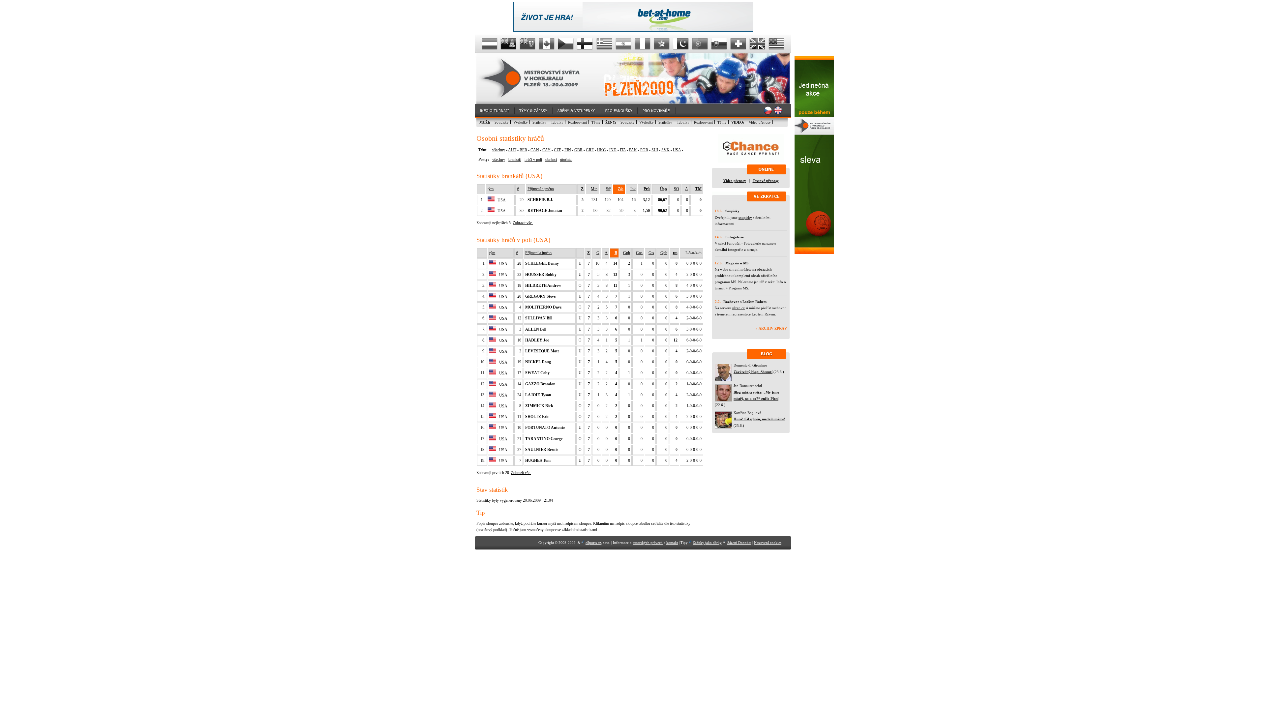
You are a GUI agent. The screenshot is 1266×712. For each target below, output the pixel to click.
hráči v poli (533, 159)
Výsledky (520, 122)
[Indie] (623, 44)
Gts (651, 253)
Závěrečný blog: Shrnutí (753, 372)
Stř (608, 189)
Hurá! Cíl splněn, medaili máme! (759, 419)
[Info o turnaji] (495, 111)
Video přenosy (760, 122)
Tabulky (557, 122)
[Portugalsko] (700, 44)
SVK (665, 150)
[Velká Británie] (757, 44)
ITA (623, 150)
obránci (551, 159)
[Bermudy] (528, 44)
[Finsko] (585, 44)
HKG (601, 150)
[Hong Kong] (662, 44)
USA (677, 150)
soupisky (745, 218)
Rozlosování (577, 122)
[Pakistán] (681, 44)
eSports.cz (593, 543)
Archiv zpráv (773, 328)
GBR (578, 150)
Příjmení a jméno (541, 189)
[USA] (776, 44)
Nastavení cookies (767, 543)
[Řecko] (604, 44)
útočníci (566, 159)
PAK (633, 150)
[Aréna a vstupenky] (576, 111)
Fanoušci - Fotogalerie (744, 243)
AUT (512, 150)
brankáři (514, 159)
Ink (633, 189)
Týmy (596, 122)
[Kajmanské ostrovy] (509, 44)
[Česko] (566, 44)
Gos (639, 253)
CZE (557, 150)
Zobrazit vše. (523, 223)
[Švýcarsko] (738, 44)
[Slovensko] (719, 44)
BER (523, 150)
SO (676, 189)
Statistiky (539, 122)
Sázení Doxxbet (739, 543)
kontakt (672, 543)
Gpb (663, 253)
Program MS (738, 288)
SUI (654, 150)
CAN (534, 150)
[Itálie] (642, 44)
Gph (626, 253)
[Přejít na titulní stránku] (536, 78)
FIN (567, 150)
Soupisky (502, 122)
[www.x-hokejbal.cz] (814, 252)
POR (644, 150)
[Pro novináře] (657, 111)
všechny (498, 150)
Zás (620, 189)
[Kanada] (547, 44)
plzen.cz (738, 308)
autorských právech (648, 543)
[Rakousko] (489, 44)
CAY (546, 150)
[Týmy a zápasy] (534, 111)
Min (594, 189)
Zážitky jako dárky (707, 543)
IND (613, 150)
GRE (590, 150)
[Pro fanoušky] (619, 111)
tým (491, 189)
